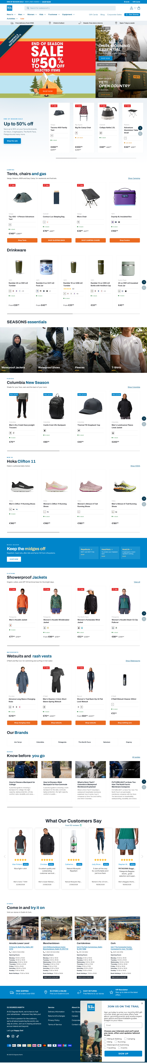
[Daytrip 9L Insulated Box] (124, 197)
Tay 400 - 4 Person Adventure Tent (21, 218)
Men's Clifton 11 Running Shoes (22, 504)
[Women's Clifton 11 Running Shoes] (56, 485)
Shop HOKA (135, 466)
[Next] (144, 350)
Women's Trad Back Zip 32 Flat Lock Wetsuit (90, 700)
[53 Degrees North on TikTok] (17, 1036)
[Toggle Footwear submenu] (59, 14)
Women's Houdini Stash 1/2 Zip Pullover (125, 621)
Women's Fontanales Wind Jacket (88, 621)
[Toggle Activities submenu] (17, 18)
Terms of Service (55, 1024)
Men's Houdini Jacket (18, 620)
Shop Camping (134, 178)
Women (30, 14)
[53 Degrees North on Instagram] (13, 1036)
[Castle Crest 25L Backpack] (56, 406)
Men (20, 14)
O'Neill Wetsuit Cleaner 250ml (123, 699)
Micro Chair (82, 217)
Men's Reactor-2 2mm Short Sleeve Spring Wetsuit (54, 700)
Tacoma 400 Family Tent (59, 128)
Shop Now (14, 559)
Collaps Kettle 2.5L (107, 127)
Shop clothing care (125, 723)
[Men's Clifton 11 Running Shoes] (22, 485)
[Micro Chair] (90, 197)
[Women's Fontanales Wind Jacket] (90, 601)
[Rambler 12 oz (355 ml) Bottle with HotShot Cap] (101, 267)
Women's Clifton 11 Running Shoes (55, 505)
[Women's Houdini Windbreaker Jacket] (56, 601)
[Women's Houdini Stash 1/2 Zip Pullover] (125, 601)
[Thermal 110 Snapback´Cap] (90, 406)
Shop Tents (22, 240)
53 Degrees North (17, 1054)
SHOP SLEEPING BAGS (56, 240)
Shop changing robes (22, 723)
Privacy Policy (54, 1020)
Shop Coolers (125, 240)
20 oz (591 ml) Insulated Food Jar (128, 284)
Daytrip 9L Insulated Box (121, 217)
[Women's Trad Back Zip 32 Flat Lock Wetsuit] (90, 679)
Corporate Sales (114, 15)
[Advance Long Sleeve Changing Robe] (22, 679)
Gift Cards (136, 2)
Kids (41, 14)
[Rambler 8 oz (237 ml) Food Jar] (46, 267)
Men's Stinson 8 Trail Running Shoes (124, 505)
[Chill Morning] (121, 43)
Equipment (67, 14)
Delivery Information (56, 1012)
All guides (136, 757)
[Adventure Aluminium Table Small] (133, 113)
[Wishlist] (135, 8)
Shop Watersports (133, 661)
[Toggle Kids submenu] (45, 14)
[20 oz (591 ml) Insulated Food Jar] (128, 267)
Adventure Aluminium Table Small (131, 130)
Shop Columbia (134, 387)
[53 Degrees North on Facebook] (8, 1036)
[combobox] (70, 8)
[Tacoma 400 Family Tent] (59, 113)
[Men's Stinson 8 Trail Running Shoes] (125, 485)
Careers (75, 1016)
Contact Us (76, 1024)
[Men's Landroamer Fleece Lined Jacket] (125, 406)
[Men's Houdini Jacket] (22, 601)
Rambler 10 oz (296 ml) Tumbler (73, 284)
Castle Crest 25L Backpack (54, 425)
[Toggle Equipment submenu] (74, 14)
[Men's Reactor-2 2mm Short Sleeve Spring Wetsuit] (56, 679)
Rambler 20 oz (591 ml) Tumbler (18, 284)
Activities (11, 19)
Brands (126, 2)
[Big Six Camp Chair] (84, 113)
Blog (103, 15)
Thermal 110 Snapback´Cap (88, 425)
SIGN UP (123, 1053)
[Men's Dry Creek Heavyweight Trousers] (22, 406)
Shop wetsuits (56, 723)
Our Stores (76, 1012)
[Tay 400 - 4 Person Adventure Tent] (22, 197)
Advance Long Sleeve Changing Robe (22, 700)
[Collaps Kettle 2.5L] (108, 113)
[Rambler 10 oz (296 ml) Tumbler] (73, 267)
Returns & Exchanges (56, 1016)
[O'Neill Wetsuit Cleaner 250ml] (124, 679)
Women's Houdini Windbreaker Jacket (56, 621)
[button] (138, 8)
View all (137, 582)
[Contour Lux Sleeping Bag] (56, 197)
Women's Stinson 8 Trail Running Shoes (87, 505)
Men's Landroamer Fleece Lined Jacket (122, 426)
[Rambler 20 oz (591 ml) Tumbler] (19, 267)
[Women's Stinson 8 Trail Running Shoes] (90, 485)
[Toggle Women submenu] (36, 14)
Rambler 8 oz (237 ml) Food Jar (45, 284)
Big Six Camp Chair (83, 127)
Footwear (52, 14)
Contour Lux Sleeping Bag (53, 217)
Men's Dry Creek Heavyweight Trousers (22, 426)
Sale (22, 19)
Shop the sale (12, 141)
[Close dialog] (142, 1003)
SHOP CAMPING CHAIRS (90, 240)
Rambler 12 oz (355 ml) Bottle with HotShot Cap (101, 284)
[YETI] (121, 80)
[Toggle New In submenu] (15, 14)
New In (10, 14)
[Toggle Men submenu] (24, 14)
